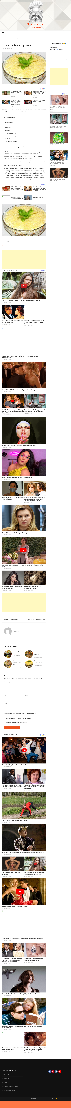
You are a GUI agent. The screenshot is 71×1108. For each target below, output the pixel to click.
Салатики (4, 42)
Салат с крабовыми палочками (36, 619)
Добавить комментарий (8, 48)
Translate (60, 49)
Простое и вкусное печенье (10, 619)
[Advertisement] (24, 259)
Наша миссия (5, 1078)
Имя (5, 695)
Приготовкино (35, 24)
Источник (4, 245)
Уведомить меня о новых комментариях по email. (18, 718)
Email (27, 695)
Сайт (5, 703)
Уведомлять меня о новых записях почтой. (16, 722)
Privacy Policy (5, 1074)
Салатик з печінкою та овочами (37, 652)
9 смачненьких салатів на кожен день (17, 662)
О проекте (4, 1082)
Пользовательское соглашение (10, 1090)
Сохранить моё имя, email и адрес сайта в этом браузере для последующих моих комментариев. (20, 714)
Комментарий (8, 682)
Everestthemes (59, 1098)
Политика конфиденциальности (10, 1086)
